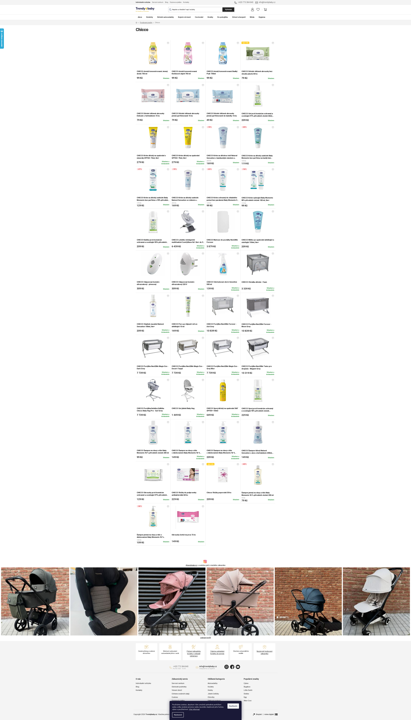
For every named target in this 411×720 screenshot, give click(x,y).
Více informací (194, 709)
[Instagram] (226, 667)
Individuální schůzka (143, 2)
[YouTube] (238, 667)
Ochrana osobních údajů (180, 694)
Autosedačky (212, 683)
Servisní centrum (157, 2)
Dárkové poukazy (214, 701)
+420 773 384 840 (245, 2)
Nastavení (178, 715)
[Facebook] (232, 667)
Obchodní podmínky (179, 687)
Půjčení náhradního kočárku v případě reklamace (194, 653)
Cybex (246, 683)
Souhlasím (233, 706)
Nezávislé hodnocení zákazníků (264, 652)
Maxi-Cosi (247, 701)
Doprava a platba (175, 2)
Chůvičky (211, 697)
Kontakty (186, 2)
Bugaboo (247, 687)
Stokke (246, 694)
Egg (245, 697)
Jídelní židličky (213, 694)
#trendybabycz (191, 565)
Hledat (228, 9)
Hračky (210, 690)
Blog (166, 2)
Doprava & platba (178, 701)
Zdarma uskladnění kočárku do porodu (217, 652)
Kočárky (211, 687)
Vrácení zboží (177, 690)
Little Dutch (248, 690)
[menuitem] (140, 17)
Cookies (175, 697)
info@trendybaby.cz (267, 2)
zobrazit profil (205, 638)
